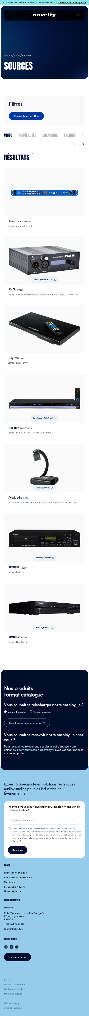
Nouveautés (27, 134)
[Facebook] (6, 947)
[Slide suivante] (82, 143)
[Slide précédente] (75, 143)
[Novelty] (44, 15)
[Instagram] (11, 947)
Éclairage (50, 134)
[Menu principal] (11, 15)
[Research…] (78, 15)
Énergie (69, 134)
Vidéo (8, 134)
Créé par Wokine (13, 1007)
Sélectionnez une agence (72, 2)
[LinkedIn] (17, 947)
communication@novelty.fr (36, 750)
